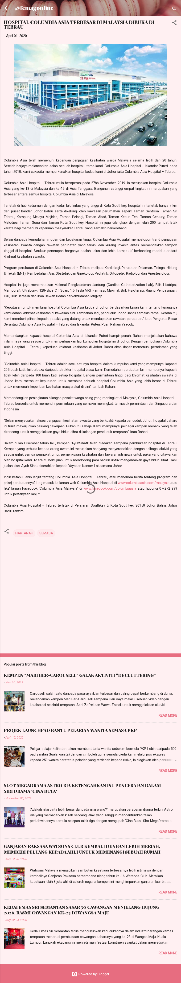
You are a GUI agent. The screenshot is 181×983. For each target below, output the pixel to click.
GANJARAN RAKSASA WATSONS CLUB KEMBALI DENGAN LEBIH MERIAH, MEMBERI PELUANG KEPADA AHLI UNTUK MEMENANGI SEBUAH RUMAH (82, 849)
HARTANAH (24, 533)
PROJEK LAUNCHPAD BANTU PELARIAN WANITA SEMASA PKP (70, 730)
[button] (174, 23)
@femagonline (34, 8)
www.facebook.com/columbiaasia (109, 488)
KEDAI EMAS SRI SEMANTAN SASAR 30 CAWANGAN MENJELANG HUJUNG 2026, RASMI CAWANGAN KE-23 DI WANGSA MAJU (81, 910)
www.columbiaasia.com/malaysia (143, 483)
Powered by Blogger (93, 974)
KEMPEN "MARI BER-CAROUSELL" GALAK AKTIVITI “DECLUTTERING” (80, 675)
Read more (168, 715)
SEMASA (46, 533)
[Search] (174, 9)
